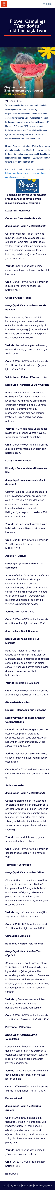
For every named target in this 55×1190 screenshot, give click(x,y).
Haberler (14, 1173)
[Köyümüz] (4, 4)
